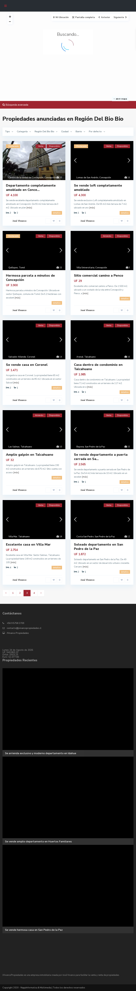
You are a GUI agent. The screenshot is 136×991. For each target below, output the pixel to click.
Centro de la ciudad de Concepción (25, 177)
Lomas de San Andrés (87, 177)
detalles (57, 213)
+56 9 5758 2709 (15, 623)
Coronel (31, 356)
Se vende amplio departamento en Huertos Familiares (38, 841)
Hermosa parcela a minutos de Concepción (30, 277)
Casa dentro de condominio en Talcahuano (98, 367)
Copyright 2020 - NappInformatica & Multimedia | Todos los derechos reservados (43, 987)
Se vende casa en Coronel (27, 365)
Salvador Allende (17, 356)
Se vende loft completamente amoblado (98, 187)
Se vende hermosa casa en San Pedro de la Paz (34, 930)
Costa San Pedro (85, 536)
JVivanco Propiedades (18, 633)
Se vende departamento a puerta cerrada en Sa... (101, 456)
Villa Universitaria (85, 267)
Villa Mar (12, 536)
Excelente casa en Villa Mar (28, 544)
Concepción (50, 177)
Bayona (80, 446)
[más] (29, 207)
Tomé (22, 267)
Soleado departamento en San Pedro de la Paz (98, 546)
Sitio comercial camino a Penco (98, 275)
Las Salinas (14, 446)
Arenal (79, 356)
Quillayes (13, 267)
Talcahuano (90, 356)
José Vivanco (19, 220)
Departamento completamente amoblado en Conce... (31, 187)
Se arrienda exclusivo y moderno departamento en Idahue (40, 753)
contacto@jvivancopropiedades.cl (24, 628)
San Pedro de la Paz (95, 446)
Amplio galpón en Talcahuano (29, 454)
